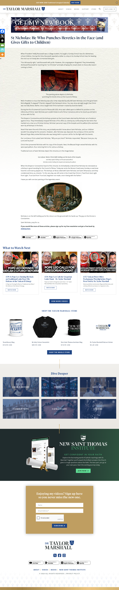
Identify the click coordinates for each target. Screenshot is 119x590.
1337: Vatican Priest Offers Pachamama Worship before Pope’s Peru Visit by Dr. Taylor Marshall (97, 279)
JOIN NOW (82, 471)
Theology (59, 387)
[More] (2, 54)
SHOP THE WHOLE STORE (59, 352)
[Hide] (0, 58)
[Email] (2, 45)
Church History (21, 387)
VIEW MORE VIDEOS (59, 301)
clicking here (25, 229)
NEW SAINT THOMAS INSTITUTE (72, 570)
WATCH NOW (12, 290)
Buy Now (75, 3)
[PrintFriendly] (2, 50)
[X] (2, 36)
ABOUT (36, 570)
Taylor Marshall (24, 9)
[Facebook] (2, 31)
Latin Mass (98, 387)
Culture (98, 409)
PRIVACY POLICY (73, 574)
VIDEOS (45, 570)
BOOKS (54, 570)
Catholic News (21, 409)
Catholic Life (59, 409)
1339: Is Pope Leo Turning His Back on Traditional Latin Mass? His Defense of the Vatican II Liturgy (19, 279)
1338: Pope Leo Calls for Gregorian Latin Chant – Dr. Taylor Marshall (58, 277)
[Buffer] (2, 40)
